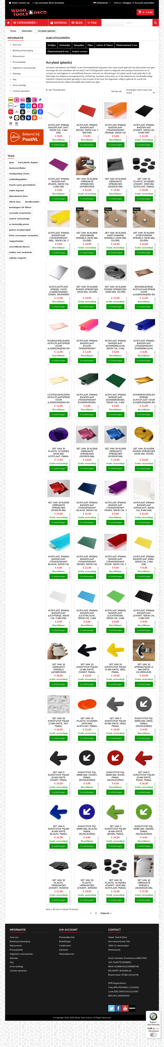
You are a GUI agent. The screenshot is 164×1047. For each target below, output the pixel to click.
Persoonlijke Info (66, 937)
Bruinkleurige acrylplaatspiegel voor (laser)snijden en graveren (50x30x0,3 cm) (144, 293)
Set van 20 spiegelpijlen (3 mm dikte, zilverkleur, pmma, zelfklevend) (143, 671)
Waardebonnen (66, 954)
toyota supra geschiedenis (22, 185)
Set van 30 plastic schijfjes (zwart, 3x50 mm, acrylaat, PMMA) (143, 182)
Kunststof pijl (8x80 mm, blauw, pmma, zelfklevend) (87, 830)
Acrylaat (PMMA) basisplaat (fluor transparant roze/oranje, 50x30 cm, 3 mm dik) (87, 348)
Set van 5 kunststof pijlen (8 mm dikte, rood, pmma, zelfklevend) (144, 777)
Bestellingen (65, 941)
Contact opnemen (21, 91)
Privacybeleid (18, 62)
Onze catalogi (19, 85)
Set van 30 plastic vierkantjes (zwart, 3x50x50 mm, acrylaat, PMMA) (87, 886)
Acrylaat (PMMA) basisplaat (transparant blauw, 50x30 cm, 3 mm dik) (58, 561)
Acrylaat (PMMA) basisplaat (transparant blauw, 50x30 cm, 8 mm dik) (87, 507)
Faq (14, 79)
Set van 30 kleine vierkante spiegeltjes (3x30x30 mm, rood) (58, 507)
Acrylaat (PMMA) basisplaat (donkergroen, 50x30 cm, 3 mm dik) (115, 399)
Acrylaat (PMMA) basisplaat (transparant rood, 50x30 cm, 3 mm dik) (115, 561)
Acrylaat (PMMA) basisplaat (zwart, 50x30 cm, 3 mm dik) (144, 614)
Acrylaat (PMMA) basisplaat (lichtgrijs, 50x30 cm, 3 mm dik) (58, 614)
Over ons (16, 44)
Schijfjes (52, 45)
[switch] (153, 1035)
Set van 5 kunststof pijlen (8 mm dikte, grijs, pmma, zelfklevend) (115, 723)
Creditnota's (65, 945)
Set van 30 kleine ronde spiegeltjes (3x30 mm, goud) (144, 451)
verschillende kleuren (19, 246)
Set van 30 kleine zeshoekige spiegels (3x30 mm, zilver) (87, 236)
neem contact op (20, 2)
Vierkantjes (64, 45)
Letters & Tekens (104, 45)
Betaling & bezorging (22, 50)
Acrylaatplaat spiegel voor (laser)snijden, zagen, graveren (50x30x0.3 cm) (58, 291)
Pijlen (90, 45)
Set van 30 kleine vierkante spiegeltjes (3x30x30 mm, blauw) (115, 453)
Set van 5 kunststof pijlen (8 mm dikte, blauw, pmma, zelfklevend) (58, 831)
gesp (11, 162)
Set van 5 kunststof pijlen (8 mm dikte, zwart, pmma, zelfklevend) (58, 777)
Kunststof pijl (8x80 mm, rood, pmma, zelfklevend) (115, 776)
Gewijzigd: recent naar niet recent (141, 91)
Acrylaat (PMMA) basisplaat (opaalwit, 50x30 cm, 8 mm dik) (143, 506)
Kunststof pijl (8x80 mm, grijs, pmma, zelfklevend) (144, 722)
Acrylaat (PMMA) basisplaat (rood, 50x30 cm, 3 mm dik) (87, 128)
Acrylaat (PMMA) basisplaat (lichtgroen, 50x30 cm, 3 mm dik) (115, 615)
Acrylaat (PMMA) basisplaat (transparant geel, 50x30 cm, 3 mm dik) (58, 238)
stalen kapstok (16, 190)
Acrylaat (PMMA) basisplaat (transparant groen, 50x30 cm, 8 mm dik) (87, 561)
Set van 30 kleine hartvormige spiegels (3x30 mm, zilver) (115, 236)
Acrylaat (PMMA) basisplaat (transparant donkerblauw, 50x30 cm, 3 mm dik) (143, 347)
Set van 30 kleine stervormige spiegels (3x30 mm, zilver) (144, 236)
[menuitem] (8, 22)
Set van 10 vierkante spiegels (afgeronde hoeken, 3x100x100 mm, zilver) (58, 672)
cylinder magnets (17, 258)
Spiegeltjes (79, 45)
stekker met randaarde (20, 252)
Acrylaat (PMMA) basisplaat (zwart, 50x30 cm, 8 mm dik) (144, 128)
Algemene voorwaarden (24, 67)
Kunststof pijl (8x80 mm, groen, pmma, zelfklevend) (144, 830)
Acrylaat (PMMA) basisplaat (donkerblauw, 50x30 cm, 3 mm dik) (115, 345)
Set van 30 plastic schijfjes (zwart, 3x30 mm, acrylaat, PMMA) (115, 884)
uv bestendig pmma (19, 224)
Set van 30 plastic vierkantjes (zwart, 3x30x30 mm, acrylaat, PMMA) (58, 886)
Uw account (68, 929)
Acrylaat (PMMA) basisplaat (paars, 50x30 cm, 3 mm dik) (58, 182)
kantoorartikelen (17, 168)
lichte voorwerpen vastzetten (23, 235)
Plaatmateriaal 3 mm (126, 45)
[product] (58, 111)
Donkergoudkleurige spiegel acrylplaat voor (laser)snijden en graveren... (146, 399)
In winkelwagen (59, 145)
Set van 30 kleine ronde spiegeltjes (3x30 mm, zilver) (87, 289)
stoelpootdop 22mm (19, 173)
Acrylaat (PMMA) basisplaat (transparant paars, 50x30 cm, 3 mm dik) (115, 507)
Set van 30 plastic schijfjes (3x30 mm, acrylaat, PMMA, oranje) (87, 723)
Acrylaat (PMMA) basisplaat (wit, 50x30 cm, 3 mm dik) (58, 128)
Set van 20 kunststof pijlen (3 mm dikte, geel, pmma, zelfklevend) (115, 669)
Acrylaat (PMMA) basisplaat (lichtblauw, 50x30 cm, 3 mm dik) (87, 615)
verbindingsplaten (18, 179)
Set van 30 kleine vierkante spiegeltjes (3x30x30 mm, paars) (87, 453)
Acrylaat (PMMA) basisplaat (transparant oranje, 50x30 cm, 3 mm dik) (115, 130)
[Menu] (159, 1013)
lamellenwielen (32, 201)
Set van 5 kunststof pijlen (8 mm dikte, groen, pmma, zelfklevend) (115, 831)
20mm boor (15, 201)
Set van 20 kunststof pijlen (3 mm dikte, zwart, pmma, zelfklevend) (87, 669)
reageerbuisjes (16, 241)
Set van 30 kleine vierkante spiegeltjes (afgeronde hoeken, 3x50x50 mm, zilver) (87, 185)
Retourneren (18, 56)
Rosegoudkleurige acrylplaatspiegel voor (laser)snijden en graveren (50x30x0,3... (59, 347)
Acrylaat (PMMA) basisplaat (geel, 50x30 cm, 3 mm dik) (144, 560)
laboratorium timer (18, 196)
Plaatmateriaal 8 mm (58, 51)
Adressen (63, 949)
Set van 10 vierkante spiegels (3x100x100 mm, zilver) (144, 885)
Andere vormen (79, 51)
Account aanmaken (144, 2)
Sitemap (16, 73)
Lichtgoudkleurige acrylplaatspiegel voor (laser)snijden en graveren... (59, 399)
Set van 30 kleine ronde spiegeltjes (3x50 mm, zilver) (115, 289)
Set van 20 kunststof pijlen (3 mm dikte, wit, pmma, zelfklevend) (58, 723)
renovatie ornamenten (20, 213)
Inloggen (127, 2)
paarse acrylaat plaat (20, 229)
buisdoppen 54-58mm (20, 207)
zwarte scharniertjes (19, 218)
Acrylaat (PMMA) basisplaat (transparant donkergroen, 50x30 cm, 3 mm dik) (87, 401)
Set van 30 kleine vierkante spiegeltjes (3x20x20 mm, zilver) (115, 184)
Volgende (106, 913)
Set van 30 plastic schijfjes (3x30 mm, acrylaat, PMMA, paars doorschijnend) (58, 455)
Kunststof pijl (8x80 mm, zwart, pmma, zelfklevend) (87, 776)
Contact (114, 929)
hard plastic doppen (28, 162)
